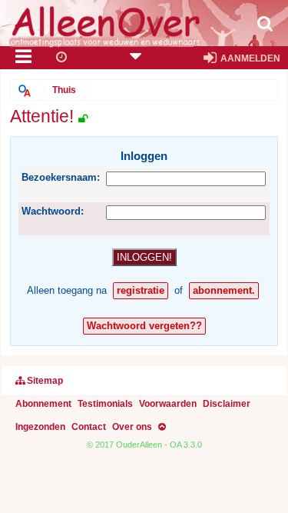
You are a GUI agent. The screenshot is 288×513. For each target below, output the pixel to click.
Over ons (132, 426)
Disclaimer (226, 403)
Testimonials (105, 403)
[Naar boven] (162, 426)
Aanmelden (249, 58)
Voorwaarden (168, 403)
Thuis (64, 90)
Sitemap (44, 380)
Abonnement (43, 403)
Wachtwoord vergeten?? (144, 325)
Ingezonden (40, 426)
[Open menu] (24, 58)
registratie (140, 290)
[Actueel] (62, 58)
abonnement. (224, 290)
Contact (88, 426)
